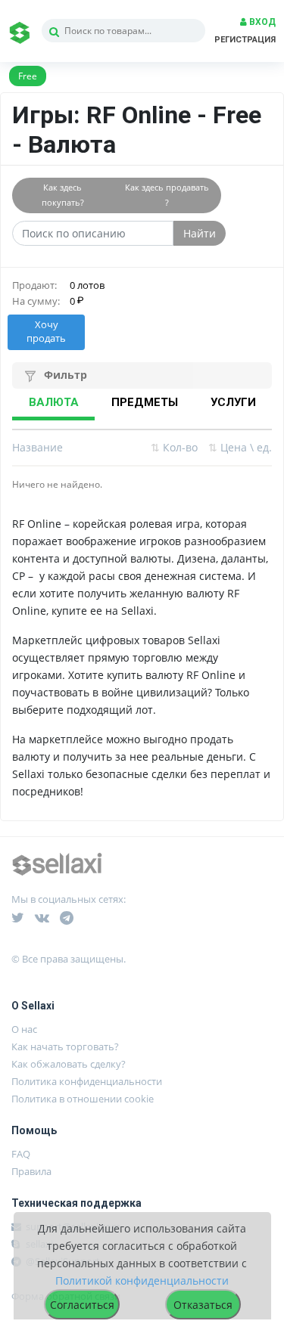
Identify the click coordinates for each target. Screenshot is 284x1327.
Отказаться (203, 1305)
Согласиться (82, 1305)
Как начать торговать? (65, 1046)
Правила (31, 1171)
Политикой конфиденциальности (142, 1280)
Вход (261, 22)
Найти (199, 233)
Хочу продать (46, 332)
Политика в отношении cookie (82, 1098)
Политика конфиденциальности (86, 1081)
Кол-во (174, 447)
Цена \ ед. (240, 447)
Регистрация (245, 40)
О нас (24, 1029)
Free (27, 76)
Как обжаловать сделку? (68, 1064)
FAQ (20, 1154)
